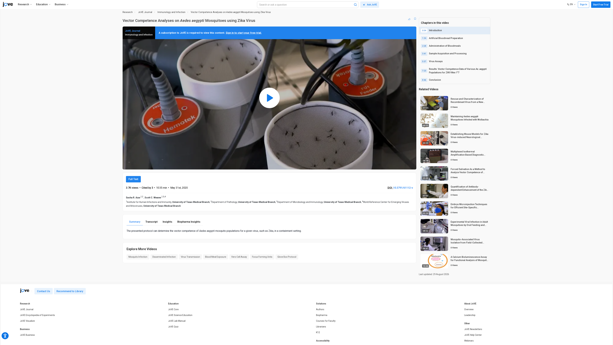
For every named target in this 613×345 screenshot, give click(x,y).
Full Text (133, 179)
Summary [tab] (134, 221)
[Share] (409, 18)
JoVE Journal (145, 12)
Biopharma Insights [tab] (188, 221)
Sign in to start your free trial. (244, 32)
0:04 (424, 30)
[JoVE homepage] (24, 290)
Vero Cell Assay (239, 257)
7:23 (424, 71)
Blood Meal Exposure (215, 257)
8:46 (424, 80)
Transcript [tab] (151, 221)
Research (128, 12)
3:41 (424, 54)
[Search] (355, 4)
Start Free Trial (601, 4)
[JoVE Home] (8, 4)
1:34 (424, 38)
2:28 (424, 46)
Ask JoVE (372, 4)
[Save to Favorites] (415, 18)
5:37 (424, 61)
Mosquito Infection (138, 257)
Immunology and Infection (171, 12)
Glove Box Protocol (286, 257)
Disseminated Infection (164, 257)
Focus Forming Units (262, 257)
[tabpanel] (269, 231)
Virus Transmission (190, 257)
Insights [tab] (167, 221)
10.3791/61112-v (403, 187)
